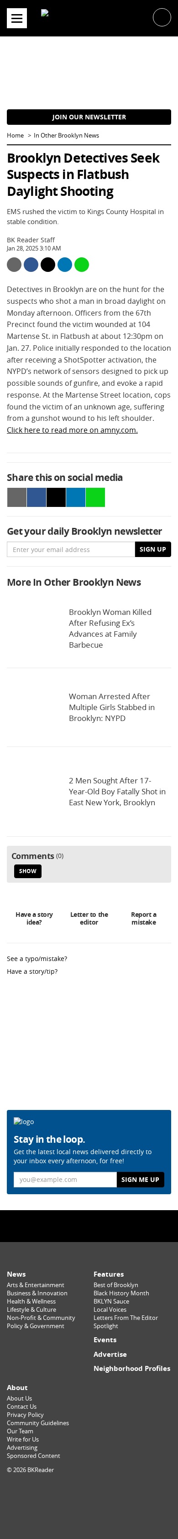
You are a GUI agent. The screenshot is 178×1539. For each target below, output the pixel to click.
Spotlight (106, 1326)
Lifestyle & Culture (31, 1310)
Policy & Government (35, 1326)
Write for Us (23, 1439)
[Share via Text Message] (81, 264)
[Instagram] (89, 1225)
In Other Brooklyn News (66, 135)
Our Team (20, 1431)
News (16, 1274)
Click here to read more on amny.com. (72, 430)
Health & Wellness (31, 1301)
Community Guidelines (38, 1423)
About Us (19, 1398)
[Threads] (108, 1225)
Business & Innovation (37, 1293)
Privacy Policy (25, 1415)
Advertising (22, 1448)
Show (28, 871)
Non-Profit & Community (41, 1318)
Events (105, 1340)
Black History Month (121, 1293)
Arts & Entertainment (35, 1285)
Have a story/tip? (32, 971)
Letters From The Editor (126, 1318)
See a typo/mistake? (37, 958)
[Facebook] (69, 1225)
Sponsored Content (33, 1456)
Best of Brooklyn (116, 1285)
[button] (162, 16)
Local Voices (110, 1310)
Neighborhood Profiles (132, 1368)
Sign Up (153, 549)
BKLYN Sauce (111, 1301)
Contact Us (22, 1407)
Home (15, 135)
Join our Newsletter (89, 116)
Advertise (110, 1354)
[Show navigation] (17, 18)
